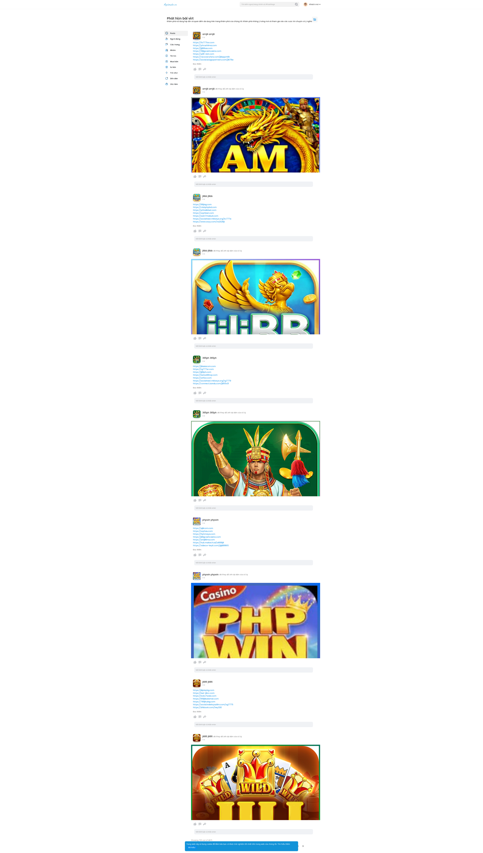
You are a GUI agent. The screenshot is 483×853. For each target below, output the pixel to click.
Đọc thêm (197, 64)
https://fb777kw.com (203, 42)
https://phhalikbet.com (204, 210)
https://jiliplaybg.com (203, 690)
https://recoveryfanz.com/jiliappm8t (211, 56)
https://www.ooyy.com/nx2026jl (209, 221)
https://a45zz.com (202, 377)
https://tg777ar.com (203, 369)
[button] (269, 4)
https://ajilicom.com (203, 528)
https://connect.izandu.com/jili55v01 (211, 383)
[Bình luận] (200, 69)
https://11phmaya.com (204, 534)
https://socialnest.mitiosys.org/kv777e (212, 218)
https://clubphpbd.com (205, 207)
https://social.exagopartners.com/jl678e (213, 59)
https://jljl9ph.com (202, 372)
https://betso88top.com (205, 375)
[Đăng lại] (205, 69)
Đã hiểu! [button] (191, 847)
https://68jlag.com (202, 204)
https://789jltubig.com (204, 701)
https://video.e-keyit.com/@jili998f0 (211, 545)
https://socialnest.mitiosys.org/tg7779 (212, 380)
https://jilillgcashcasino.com (207, 536)
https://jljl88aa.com (202, 48)
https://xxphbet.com (203, 213)
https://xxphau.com (203, 531)
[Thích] (200, 69)
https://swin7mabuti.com (205, 215)
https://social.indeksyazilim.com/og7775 (213, 704)
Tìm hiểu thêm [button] (284, 844)
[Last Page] (303, 846)
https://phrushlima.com (205, 45)
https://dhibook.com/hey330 (207, 707)
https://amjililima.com (204, 539)
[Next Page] (298, 846)
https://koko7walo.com (204, 695)
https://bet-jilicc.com (203, 693)
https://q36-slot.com (203, 54)
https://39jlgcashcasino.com (207, 51)
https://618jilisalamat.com (206, 698)
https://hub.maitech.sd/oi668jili (208, 542)
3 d (203, 37)
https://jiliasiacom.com (204, 366)
